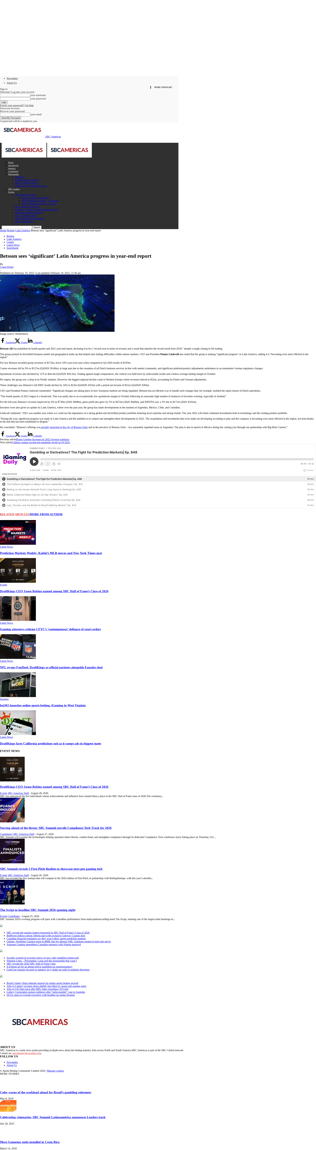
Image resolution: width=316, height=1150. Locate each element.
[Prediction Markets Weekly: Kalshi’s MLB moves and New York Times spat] (18, 543)
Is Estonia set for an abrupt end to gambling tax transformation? (40, 966)
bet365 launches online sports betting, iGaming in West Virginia (43, 705)
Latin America (22, 230)
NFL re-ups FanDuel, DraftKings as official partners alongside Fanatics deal (51, 667)
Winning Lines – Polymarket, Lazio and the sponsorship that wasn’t (42, 960)
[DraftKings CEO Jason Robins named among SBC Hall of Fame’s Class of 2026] (18, 581)
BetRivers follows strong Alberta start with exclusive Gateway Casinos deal (46, 935)
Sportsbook (13, 165)
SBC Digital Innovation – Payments (40, 200)
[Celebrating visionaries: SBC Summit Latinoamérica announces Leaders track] (8, 1110)
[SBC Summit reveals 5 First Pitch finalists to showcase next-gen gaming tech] (12, 862)
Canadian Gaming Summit (28, 212)
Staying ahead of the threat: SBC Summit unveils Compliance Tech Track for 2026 (56, 828)
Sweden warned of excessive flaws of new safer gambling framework (43, 957)
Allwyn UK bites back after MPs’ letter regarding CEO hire (37, 989)
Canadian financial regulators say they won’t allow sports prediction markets (46, 938)
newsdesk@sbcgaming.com (26, 1053)
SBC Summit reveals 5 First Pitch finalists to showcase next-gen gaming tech (51, 869)
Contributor (14, 916)
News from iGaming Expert (32, 951)
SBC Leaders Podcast (26, 183)
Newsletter (12, 78)
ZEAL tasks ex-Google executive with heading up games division (41, 995)
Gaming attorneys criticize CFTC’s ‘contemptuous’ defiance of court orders (50, 629)
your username (38, 95)
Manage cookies (55, 1070)
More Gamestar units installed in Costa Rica (30, 1142)
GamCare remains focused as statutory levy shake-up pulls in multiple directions (48, 969)
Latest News (13, 245)
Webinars (20, 177)
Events (11, 192)
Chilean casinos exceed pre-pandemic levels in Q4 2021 (41, 442)
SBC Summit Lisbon (26, 215)
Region (11, 230)
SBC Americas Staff (18, 793)
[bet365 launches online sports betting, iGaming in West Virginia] (18, 696)
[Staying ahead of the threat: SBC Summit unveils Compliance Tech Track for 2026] (12, 821)
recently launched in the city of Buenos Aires (64, 427)
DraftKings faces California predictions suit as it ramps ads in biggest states (50, 743)
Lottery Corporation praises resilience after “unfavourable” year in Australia (46, 992)
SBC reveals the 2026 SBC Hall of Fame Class (31, 963)
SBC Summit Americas (27, 206)
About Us (12, 82)
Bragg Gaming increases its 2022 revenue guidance (42, 439)
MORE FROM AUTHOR (46, 514)
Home (10, 162)
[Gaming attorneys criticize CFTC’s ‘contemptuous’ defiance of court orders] (18, 620)
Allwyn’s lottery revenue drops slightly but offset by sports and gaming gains (46, 986)
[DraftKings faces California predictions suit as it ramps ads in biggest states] (18, 734)
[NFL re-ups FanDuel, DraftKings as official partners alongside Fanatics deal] (18, 658)
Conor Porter (6, 267)
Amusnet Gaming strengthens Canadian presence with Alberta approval (44, 944)
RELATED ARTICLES (15, 514)
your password (38, 98)
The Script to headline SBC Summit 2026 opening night (37, 910)
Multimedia (13, 174)
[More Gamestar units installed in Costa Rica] (8, 1135)
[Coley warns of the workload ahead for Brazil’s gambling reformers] (8, 1086)
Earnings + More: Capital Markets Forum (36, 209)
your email (35, 114)
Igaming (12, 168)
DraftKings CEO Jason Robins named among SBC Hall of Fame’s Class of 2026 (54, 591)
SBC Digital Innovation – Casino (38, 203)
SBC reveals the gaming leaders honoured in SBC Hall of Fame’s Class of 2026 (48, 932)
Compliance (6, 834)
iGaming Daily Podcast (27, 180)
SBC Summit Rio (24, 221)
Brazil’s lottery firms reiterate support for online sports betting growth (42, 983)
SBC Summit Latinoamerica (29, 218)
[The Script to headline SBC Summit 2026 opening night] (12, 903)
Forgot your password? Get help (17, 105)
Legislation (13, 171)
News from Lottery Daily (31, 976)
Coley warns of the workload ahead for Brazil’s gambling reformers (45, 1092)
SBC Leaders (14, 189)
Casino (10, 242)
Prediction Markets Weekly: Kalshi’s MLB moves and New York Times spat (51, 553)
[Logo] (24, 156)
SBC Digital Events (25, 194)
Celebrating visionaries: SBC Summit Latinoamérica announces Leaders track (52, 1117)
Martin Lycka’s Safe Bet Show (31, 186)
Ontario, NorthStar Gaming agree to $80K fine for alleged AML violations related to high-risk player (59, 941)
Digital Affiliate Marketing (35, 197)
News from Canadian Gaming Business (41, 926)
